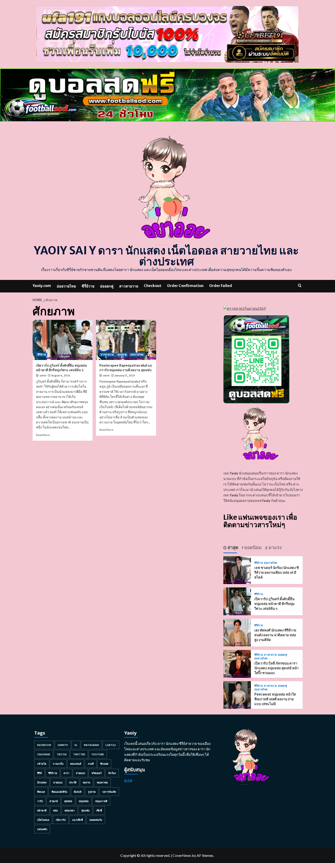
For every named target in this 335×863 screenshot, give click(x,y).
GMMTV (63, 744)
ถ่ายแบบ (80, 773)
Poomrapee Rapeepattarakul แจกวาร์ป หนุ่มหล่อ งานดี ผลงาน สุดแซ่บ (125, 367)
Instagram (91, 744)
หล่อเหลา (69, 810)
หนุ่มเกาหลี (101, 801)
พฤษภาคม (102, 782)
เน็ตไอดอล (43, 819)
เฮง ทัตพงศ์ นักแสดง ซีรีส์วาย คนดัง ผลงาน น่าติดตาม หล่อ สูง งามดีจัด (275, 635)
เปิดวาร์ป (61, 819)
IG (76, 744)
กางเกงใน (58, 763)
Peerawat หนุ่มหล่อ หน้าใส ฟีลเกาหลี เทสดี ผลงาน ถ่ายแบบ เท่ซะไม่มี (275, 699)
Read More (43, 435)
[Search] (300, 285)
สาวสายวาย (128, 286)
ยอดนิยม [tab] (252, 547)
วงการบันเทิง (109, 791)
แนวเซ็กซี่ (77, 819)
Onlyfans (43, 754)
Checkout (152, 285)
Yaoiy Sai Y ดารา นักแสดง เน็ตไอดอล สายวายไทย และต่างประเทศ (166, 256)
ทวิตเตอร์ (97, 773)
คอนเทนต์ (75, 763)
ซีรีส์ (39, 773)
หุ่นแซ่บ (85, 810)
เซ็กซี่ (99, 810)
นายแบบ (57, 782)
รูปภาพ (91, 791)
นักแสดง (41, 782)
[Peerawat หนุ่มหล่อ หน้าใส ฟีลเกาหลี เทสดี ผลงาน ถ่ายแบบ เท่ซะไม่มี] (237, 694)
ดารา (66, 773)
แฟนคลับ (42, 829)
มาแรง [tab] (275, 547)
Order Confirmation (185, 285)
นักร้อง (112, 773)
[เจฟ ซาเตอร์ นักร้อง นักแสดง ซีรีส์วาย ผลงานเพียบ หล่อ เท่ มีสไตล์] (237, 569)
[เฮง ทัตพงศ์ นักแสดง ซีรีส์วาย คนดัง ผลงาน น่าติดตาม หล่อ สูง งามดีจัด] (237, 632)
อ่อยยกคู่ (106, 286)
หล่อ (55, 810)
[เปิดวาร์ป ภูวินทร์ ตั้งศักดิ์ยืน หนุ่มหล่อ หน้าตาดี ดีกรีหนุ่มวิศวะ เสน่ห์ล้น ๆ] (63, 340)
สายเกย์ (53, 801)
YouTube (98, 754)
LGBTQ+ (111, 744)
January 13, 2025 (125, 375)
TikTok (62, 754)
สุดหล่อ (68, 801)
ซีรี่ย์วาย (88, 286)
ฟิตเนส (41, 791)
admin (43, 375)
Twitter (79, 754)
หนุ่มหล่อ (84, 801)
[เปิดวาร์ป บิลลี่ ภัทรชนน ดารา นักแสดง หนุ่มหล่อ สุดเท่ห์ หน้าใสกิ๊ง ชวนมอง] (237, 663)
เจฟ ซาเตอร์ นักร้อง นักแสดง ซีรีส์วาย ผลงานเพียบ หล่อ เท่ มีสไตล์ (276, 572)
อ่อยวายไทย (66, 286)
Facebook (44, 744)
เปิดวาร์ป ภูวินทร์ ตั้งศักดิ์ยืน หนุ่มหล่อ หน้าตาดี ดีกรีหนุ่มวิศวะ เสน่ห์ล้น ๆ (61, 367)
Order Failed (220, 285)
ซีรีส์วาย (52, 773)
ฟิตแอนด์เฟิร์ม (59, 791)
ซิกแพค (104, 763)
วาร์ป (40, 801)
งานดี (91, 763)
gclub (128, 780)
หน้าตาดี (41, 810)
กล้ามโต (41, 763)
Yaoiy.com (42, 285)
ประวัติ (72, 782)
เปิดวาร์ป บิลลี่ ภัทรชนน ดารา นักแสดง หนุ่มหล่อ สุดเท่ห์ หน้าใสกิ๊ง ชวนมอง (276, 668)
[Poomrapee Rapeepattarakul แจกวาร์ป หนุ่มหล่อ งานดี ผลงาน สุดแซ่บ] (126, 340)
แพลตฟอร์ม (95, 819)
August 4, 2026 (60, 375)
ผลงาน (86, 782)
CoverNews (182, 855)
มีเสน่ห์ (77, 791)
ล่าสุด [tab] (232, 547)
